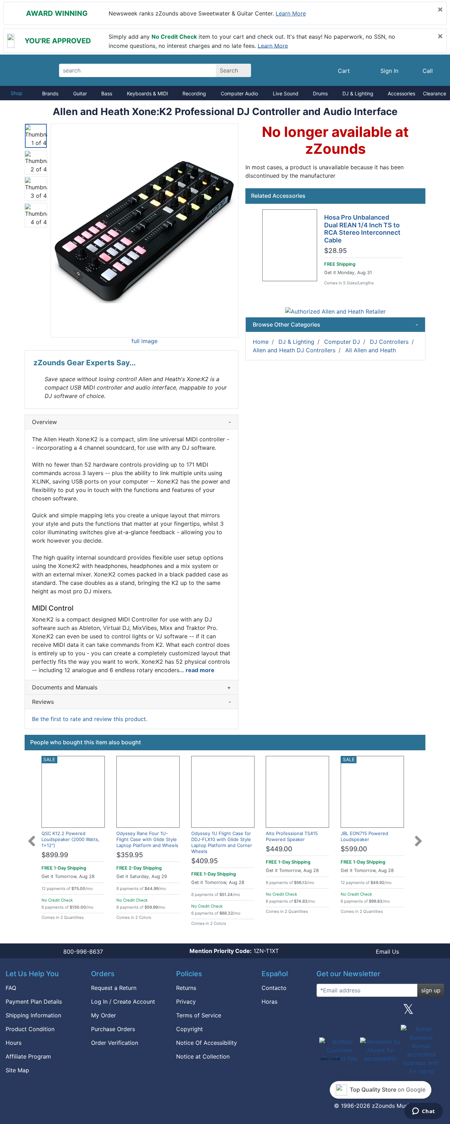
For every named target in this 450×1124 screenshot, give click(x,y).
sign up (431, 990)
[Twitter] (408, 1011)
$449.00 (279, 849)
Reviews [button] (131, 702)
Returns (186, 987)
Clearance (434, 93)
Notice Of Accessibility (206, 1042)
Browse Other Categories (335, 324)
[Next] (418, 837)
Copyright (189, 1029)
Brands (50, 93)
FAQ (11, 987)
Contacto (274, 987)
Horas (269, 1001)
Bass (106, 93)
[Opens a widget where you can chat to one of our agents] (423, 1111)
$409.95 (204, 861)
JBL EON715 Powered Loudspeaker (364, 836)
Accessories (401, 93)
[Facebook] (352, 1011)
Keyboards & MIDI (147, 93)
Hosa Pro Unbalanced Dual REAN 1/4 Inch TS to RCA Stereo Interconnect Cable (362, 229)
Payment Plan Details (34, 1001)
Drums (320, 93)
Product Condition (30, 1029)
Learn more (291, 13)
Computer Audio (239, 93)
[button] (144, 230)
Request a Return (113, 987)
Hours (13, 1042)
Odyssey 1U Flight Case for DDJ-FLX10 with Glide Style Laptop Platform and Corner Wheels (221, 842)
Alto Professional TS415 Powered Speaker (292, 836)
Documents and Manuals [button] (131, 687)
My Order (103, 1015)
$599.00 (354, 849)
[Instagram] (380, 1011)
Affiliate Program (28, 1056)
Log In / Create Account (123, 1001)
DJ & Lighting (357, 93)
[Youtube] (436, 1011)
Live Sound (285, 93)
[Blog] (324, 1011)
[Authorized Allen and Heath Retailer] (335, 311)
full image (144, 341)
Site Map (17, 1070)
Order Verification (114, 1042)
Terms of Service (198, 1015)
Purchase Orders (113, 1029)
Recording (194, 93)
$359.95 (129, 855)
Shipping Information (33, 1015)
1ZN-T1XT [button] (234, 950)
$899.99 (54, 855)
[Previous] (32, 837)
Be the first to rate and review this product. (89, 718)
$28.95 (335, 251)
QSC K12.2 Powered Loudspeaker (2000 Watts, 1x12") (70, 839)
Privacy (186, 1001)
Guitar (80, 93)
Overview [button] (131, 422)
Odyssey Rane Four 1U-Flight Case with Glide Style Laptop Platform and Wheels (147, 839)
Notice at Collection (203, 1056)
